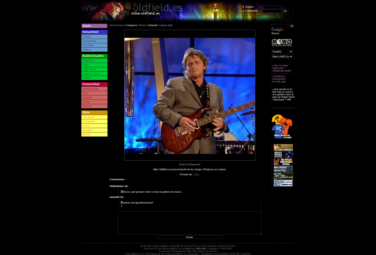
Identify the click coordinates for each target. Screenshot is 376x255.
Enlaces (87, 49)
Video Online (89, 69)
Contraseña (251, 10)
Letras (86, 125)
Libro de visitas (91, 88)
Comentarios (117, 179)
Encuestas (88, 45)
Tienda (86, 101)
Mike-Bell (201, 248)
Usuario (249, 6)
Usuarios (87, 97)
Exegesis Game (91, 73)
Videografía (89, 121)
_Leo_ (196, 174)
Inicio (87, 25)
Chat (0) (87, 106)
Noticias (87, 36)
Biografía (87, 130)
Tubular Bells (166, 25)
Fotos (86, 64)
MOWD (87, 134)
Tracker (87, 78)
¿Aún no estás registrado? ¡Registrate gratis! (281, 68)
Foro (85, 93)
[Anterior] (184, 164)
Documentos (89, 41)
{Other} (142, 25)
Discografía (89, 117)
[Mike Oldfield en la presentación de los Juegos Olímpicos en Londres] (189, 159)
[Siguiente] (194, 164)
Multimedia (88, 60)
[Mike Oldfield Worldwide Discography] (282, 43)
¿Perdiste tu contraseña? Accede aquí (279, 79)
